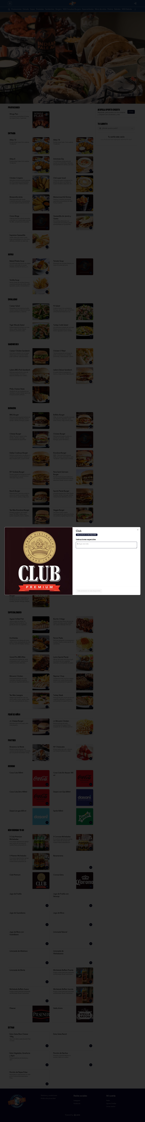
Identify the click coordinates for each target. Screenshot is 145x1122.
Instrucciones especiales (86, 539)
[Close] (138, 530)
